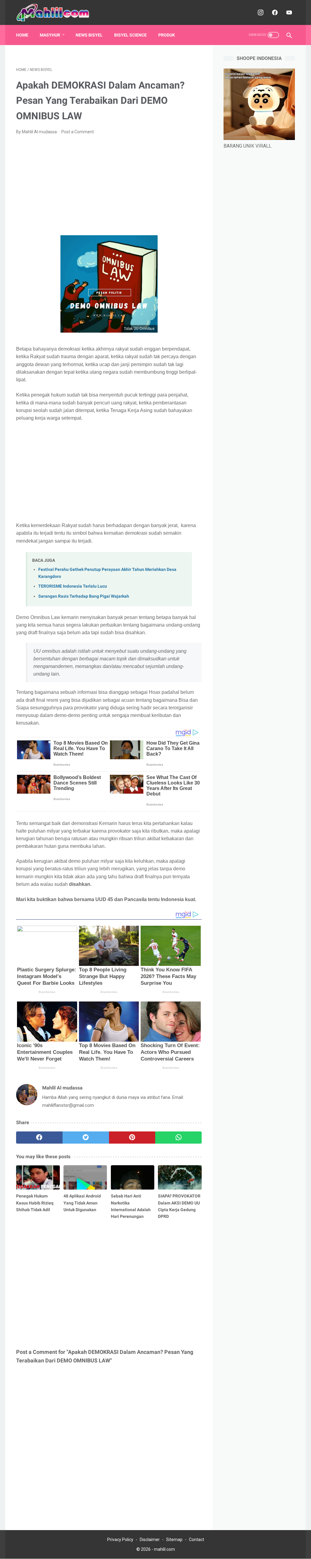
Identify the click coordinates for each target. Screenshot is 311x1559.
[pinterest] (132, 1137)
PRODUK (166, 35)
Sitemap (174, 1539)
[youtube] (288, 12)
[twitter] (86, 1137)
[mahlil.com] (57, 12)
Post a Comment (77, 131)
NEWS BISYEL (89, 35)
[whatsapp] (178, 1137)
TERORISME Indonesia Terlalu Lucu (72, 586)
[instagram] (259, 12)
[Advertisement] (109, 185)
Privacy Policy (120, 1539)
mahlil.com (164, 1549)
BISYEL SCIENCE (130, 35)
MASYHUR (50, 35)
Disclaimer (150, 1539)
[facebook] (274, 12)
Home (22, 35)
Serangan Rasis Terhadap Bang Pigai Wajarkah (83, 596)
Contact (196, 1539)
